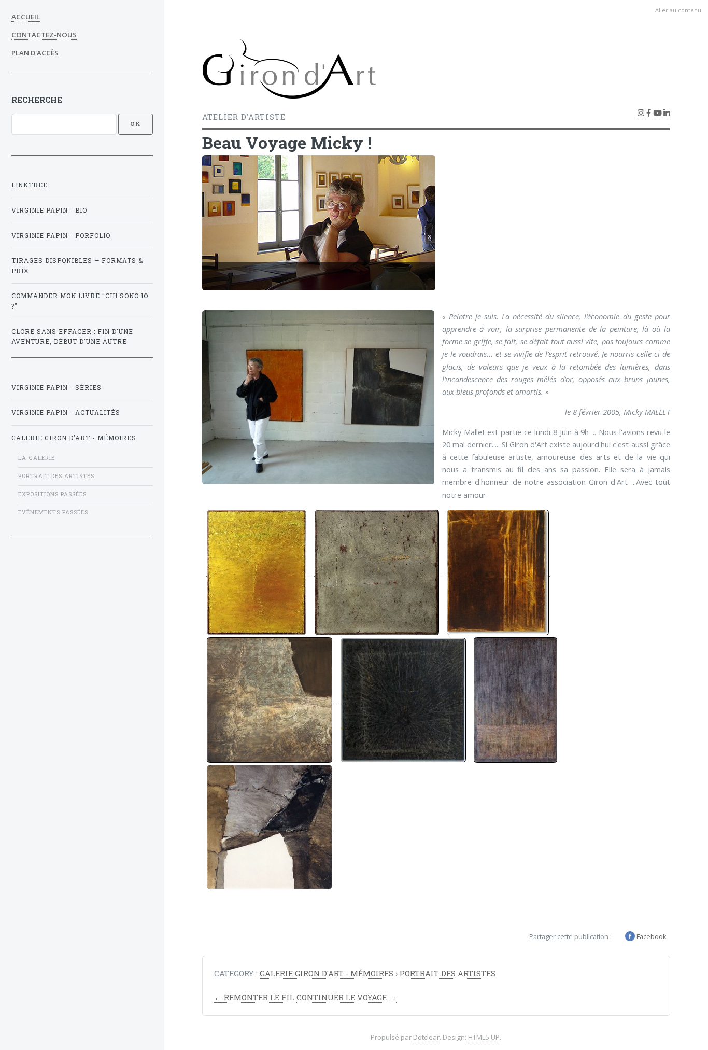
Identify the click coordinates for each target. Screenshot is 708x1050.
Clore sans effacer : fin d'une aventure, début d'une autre (72, 337)
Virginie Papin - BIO (49, 210)
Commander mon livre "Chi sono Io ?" (79, 301)
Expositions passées (52, 494)
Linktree (29, 185)
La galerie (36, 457)
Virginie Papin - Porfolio (60, 236)
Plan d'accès (35, 53)
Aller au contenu (678, 10)
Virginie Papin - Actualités (65, 412)
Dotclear (426, 1037)
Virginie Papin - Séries (56, 387)
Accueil (25, 16)
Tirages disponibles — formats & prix (77, 266)
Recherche (36, 99)
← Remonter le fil (254, 997)
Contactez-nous (44, 34)
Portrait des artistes (56, 476)
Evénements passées (53, 512)
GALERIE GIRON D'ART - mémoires (73, 438)
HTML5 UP (484, 1037)
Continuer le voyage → (346, 997)
